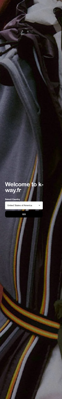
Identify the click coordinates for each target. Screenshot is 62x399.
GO (24, 214)
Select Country (12, 199)
